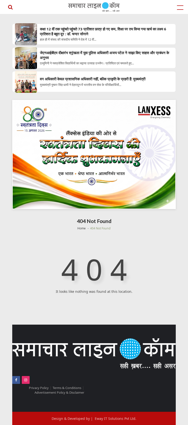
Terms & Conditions (67, 388)
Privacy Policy (39, 388)
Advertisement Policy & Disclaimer (59, 392)
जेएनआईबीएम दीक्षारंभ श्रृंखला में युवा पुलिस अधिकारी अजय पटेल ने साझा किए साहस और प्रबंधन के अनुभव (104, 55)
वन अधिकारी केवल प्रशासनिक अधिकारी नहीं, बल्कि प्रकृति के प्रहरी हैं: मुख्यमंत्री (92, 79)
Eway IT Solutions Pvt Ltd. (115, 418)
